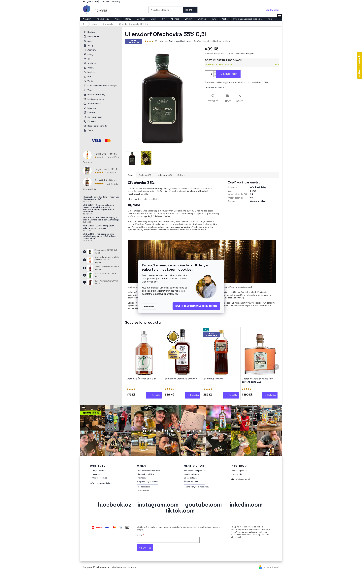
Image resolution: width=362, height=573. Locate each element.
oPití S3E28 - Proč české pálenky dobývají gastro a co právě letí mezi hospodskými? (99, 236)
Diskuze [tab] (181, 175)
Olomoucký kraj (258, 201)
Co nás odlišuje (190, 478)
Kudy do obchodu (99, 471)
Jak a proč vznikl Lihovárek (148, 471)
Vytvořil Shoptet (271, 567)
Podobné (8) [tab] (145, 175)
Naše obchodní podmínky (101, 483)
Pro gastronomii (90, 1)
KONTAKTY (98, 466)
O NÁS (141, 466)
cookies (153, 281)
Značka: (212, 41)
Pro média (141, 478)
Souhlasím (196, 306)
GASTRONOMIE (194, 466)
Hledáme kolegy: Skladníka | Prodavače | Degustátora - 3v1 (101, 198)
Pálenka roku (143, 491)
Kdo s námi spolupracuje (194, 471)
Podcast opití (144, 487)
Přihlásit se (145, 548)
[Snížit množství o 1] (215, 75)
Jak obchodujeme (191, 474)
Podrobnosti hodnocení (180, 41)
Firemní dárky (236, 474)
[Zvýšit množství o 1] (215, 72)
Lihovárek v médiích (145, 474)
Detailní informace (213, 87)
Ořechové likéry (258, 187)
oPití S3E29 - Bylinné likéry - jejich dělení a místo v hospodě (98, 227)
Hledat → (189, 10)
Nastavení (149, 306)
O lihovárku (105, 1)
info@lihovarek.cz (99, 478)
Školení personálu (191, 482)
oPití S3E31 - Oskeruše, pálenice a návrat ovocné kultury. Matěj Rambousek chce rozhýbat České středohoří (98, 208)
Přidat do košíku (230, 74)
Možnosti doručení (245, 53)
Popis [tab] (130, 175)
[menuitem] (87, 19)
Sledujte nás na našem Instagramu (184, 430)
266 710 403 (96, 474)
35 (251, 194)
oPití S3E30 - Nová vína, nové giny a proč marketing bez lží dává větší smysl (101, 218)
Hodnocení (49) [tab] (164, 175)
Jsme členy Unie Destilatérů (197, 487)
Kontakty (116, 1)
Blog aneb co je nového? (147, 482)
